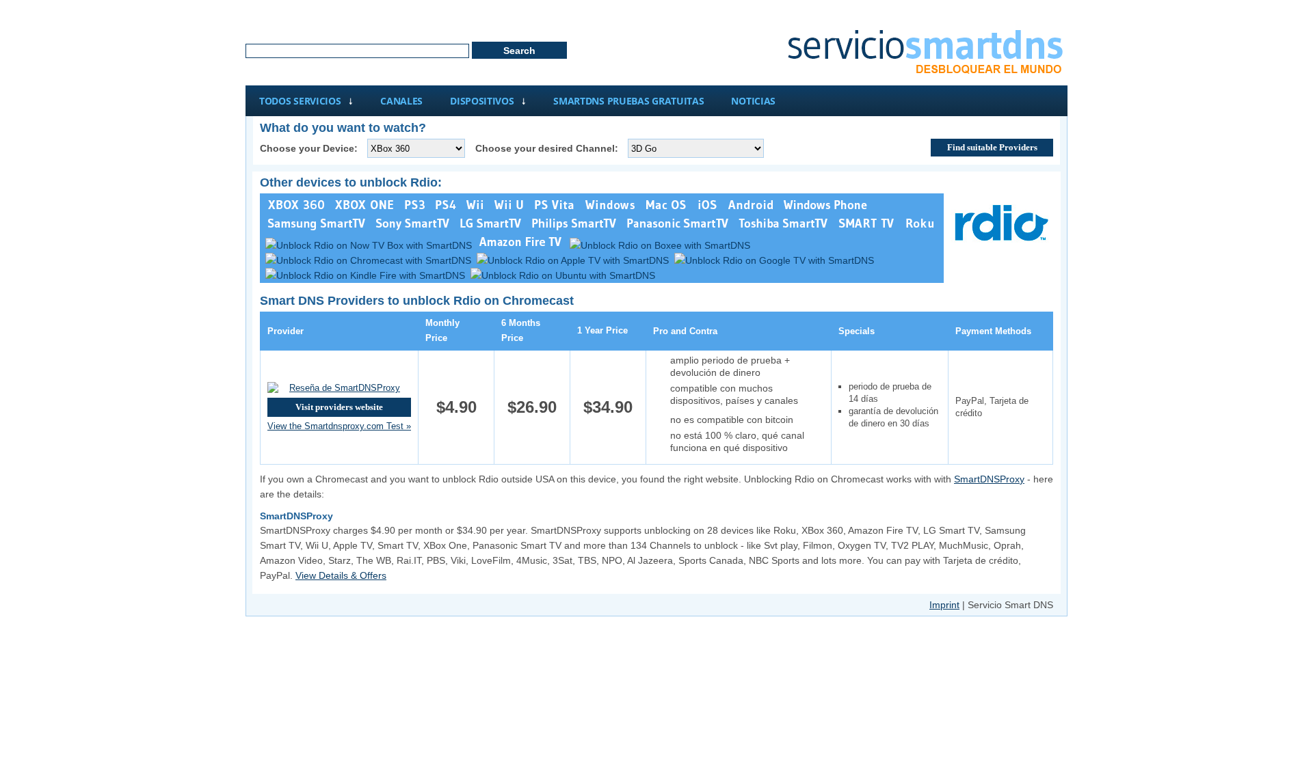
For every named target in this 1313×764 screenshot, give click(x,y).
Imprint (944, 604)
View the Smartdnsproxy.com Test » (339, 426)
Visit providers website (339, 407)
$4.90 (456, 407)
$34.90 (608, 407)
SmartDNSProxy (989, 479)
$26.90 (532, 407)
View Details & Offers (340, 575)
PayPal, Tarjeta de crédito (992, 407)
